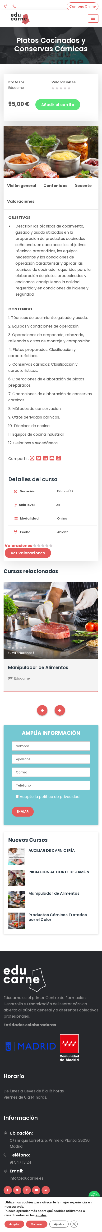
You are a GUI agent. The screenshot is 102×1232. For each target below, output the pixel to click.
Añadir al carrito (57, 104)
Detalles (50, 630)
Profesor (16, 82)
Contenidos (55, 185)
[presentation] (42, 710)
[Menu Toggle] (93, 18)
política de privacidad (59, 796)
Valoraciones (63, 82)
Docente (83, 185)
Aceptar (14, 1224)
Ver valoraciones (28, 553)
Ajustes (59, 1224)
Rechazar (37, 1224)
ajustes (41, 1215)
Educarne (16, 87)
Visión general (21, 185)
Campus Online (82, 6)
